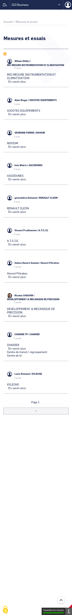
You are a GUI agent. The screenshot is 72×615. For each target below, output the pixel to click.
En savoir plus (17, 81)
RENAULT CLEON (48, 198)
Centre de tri (14, 355)
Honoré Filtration (50, 263)
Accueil (8, 21)
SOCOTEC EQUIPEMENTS (43, 100)
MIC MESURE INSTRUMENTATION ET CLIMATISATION (35, 65)
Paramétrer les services (53, 610)
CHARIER (35, 334)
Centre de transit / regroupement (27, 352)
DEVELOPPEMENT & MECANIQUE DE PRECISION (33, 299)
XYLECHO (37, 374)
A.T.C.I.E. (43, 230)
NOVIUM (40, 133)
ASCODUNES (35, 165)
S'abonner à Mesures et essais (4, 54)
